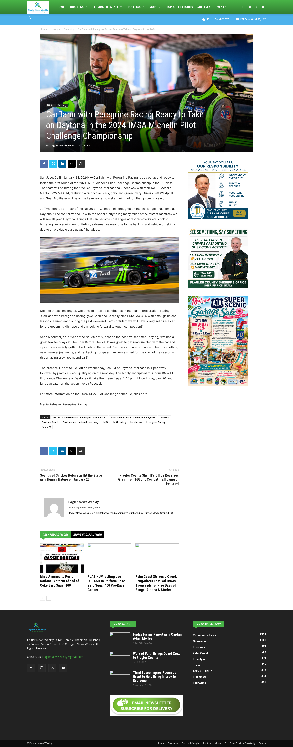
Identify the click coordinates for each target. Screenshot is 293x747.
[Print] (81, 164)
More (153, 7)
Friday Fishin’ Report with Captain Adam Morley (158, 636)
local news (136, 422)
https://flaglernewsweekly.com (84, 507)
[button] (30, 17)
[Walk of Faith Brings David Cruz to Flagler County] (120, 659)
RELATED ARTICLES (55, 535)
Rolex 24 (46, 426)
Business (77, 7)
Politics (134, 7)
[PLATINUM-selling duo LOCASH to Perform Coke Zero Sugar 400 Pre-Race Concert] (109, 558)
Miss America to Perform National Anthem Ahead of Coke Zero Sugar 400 (59, 580)
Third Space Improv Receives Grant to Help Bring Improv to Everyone (154, 676)
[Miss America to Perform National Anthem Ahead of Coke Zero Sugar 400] (62, 558)
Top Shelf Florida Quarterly (188, 7)
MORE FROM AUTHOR (87, 535)
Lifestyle (55, 29)
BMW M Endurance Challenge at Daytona (133, 417)
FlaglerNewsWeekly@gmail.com (62, 657)
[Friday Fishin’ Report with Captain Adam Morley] (120, 639)
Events (221, 7)
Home (61, 7)
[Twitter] (256, 7)
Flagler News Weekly (62, 145)
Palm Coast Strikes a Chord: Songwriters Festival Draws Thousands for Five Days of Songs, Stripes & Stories (156, 583)
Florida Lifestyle (105, 7)
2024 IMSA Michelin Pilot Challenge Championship (79, 417)
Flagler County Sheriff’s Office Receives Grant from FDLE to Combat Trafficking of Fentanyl (148, 479)
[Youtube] (263, 7)
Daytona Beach (50, 422)
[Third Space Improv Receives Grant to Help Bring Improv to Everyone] (120, 678)
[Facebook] (243, 7)
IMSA (105, 422)
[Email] (72, 164)
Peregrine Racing (156, 422)
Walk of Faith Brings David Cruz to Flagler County (156, 655)
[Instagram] (250, 7)
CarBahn (164, 417)
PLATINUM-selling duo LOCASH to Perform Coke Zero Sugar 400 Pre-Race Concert (106, 583)
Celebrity (69, 29)
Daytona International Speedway (81, 422)
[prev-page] (42, 598)
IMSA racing (119, 422)
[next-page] (48, 598)
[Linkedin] (62, 164)
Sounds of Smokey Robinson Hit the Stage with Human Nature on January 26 (71, 477)
